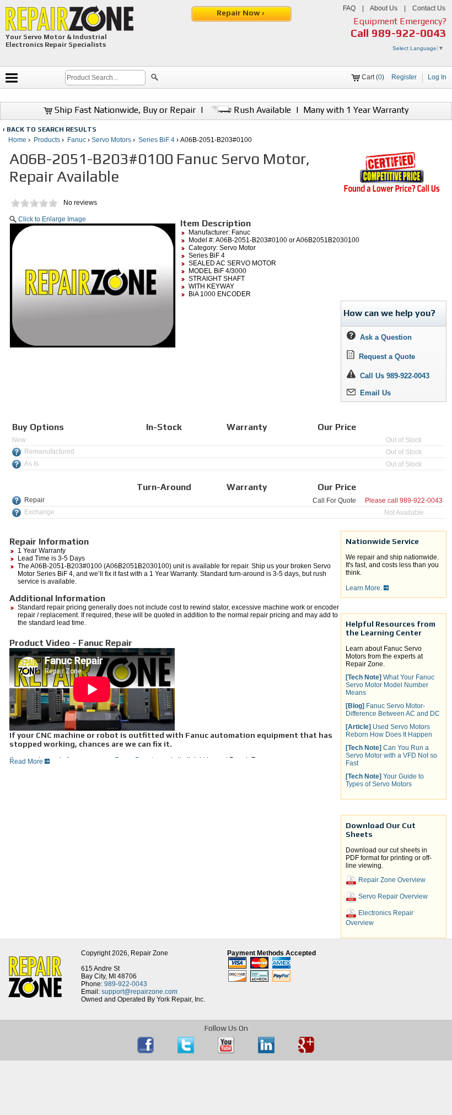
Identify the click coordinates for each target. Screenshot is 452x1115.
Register (404, 77)
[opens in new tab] (146, 1051)
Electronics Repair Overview (379, 918)
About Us (383, 8)
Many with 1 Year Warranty (355, 110)
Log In (437, 77)
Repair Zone (149, 953)
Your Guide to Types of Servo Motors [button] (385, 780)
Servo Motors (111, 140)
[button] (155, 78)
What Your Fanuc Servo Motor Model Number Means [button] (390, 685)
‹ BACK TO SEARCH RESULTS (49, 129)
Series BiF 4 (156, 140)
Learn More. (365, 588)
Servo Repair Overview (392, 896)
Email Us (373, 393)
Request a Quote (384, 356)
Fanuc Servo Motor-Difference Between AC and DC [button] (393, 709)
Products (47, 140)
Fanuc (76, 140)
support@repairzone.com (139, 992)
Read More (27, 761)
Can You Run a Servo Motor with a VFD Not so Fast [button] (391, 755)
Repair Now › (241, 12)
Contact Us (428, 8)
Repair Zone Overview (391, 880)
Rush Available (261, 110)
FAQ (349, 8)
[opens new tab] (391, 191)
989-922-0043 (409, 32)
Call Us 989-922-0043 (394, 376)
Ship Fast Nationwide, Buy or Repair (124, 110)
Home (17, 140)
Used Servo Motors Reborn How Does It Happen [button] (389, 730)
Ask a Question (384, 337)
